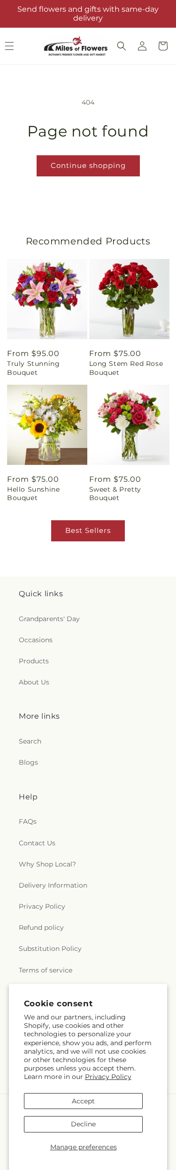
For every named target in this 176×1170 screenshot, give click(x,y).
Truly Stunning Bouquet (33, 367)
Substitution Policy (50, 948)
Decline (83, 1124)
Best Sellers (88, 530)
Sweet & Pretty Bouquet (115, 493)
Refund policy (41, 927)
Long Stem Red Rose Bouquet (126, 367)
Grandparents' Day (49, 619)
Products (34, 661)
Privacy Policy (108, 1076)
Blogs (28, 762)
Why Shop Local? (47, 864)
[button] (121, 46)
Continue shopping (88, 165)
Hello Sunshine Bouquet (33, 493)
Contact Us (37, 843)
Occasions (36, 640)
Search (30, 741)
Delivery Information (53, 885)
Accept (83, 1101)
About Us (34, 682)
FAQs (28, 821)
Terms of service (45, 970)
